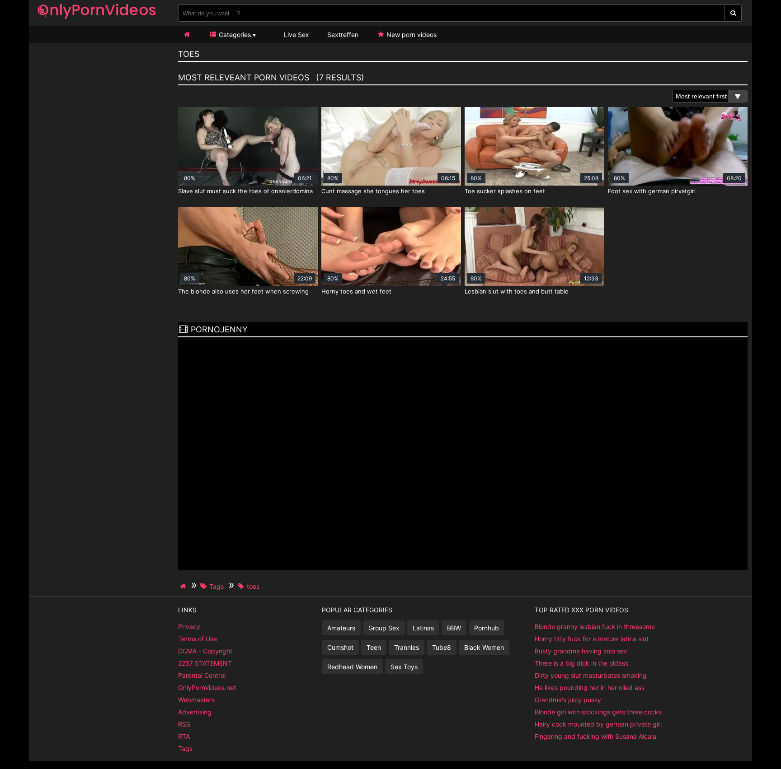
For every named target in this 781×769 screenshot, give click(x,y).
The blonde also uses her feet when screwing (243, 291)
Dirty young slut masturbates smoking (591, 675)
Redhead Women (352, 667)
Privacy (189, 626)
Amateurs (341, 628)
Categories (234, 34)
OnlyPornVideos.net (207, 687)
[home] (184, 586)
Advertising (195, 712)
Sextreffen (342, 34)
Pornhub (486, 628)
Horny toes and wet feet (356, 291)
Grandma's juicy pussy (568, 700)
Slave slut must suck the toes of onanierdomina (245, 191)
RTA (184, 736)
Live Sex (295, 34)
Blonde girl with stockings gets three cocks (598, 712)
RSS (184, 724)
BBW (454, 628)
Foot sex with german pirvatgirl (652, 191)
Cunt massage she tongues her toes (373, 191)
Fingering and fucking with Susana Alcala (595, 736)
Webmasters (196, 700)
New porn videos (411, 34)
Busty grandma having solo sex (581, 651)
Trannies (406, 647)
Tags (185, 748)
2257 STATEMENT (205, 663)
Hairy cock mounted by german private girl (598, 724)
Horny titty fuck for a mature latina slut (592, 639)
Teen (374, 647)
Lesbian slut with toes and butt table (517, 291)
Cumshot (340, 647)
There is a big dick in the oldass (581, 663)
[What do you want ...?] (733, 13)
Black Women (484, 647)
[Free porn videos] (97, 20)
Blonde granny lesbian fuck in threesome (595, 626)
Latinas (423, 628)
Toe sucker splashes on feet (505, 191)
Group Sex (384, 628)
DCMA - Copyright (205, 651)
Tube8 (441, 647)
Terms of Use (197, 639)
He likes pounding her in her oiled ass (590, 687)
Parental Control (202, 675)
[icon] (187, 34)
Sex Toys (404, 667)
